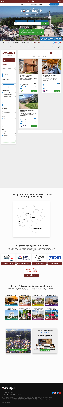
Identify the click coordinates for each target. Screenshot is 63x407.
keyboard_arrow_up (32, 53)
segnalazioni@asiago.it (38, 398)
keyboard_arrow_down (33, 53)
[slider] (2, 84)
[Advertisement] (8, 165)
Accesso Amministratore (6, 402)
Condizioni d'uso (52, 399)
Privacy (47, 399)
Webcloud (44, 399)
